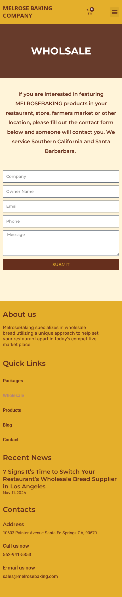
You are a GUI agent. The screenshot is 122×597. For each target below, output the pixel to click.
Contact (10, 439)
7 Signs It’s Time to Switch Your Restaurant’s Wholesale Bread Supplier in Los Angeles (60, 479)
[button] (114, 12)
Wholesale (13, 395)
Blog (7, 425)
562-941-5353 (17, 554)
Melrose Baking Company (27, 11)
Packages (13, 380)
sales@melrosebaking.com (30, 576)
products (12, 410)
